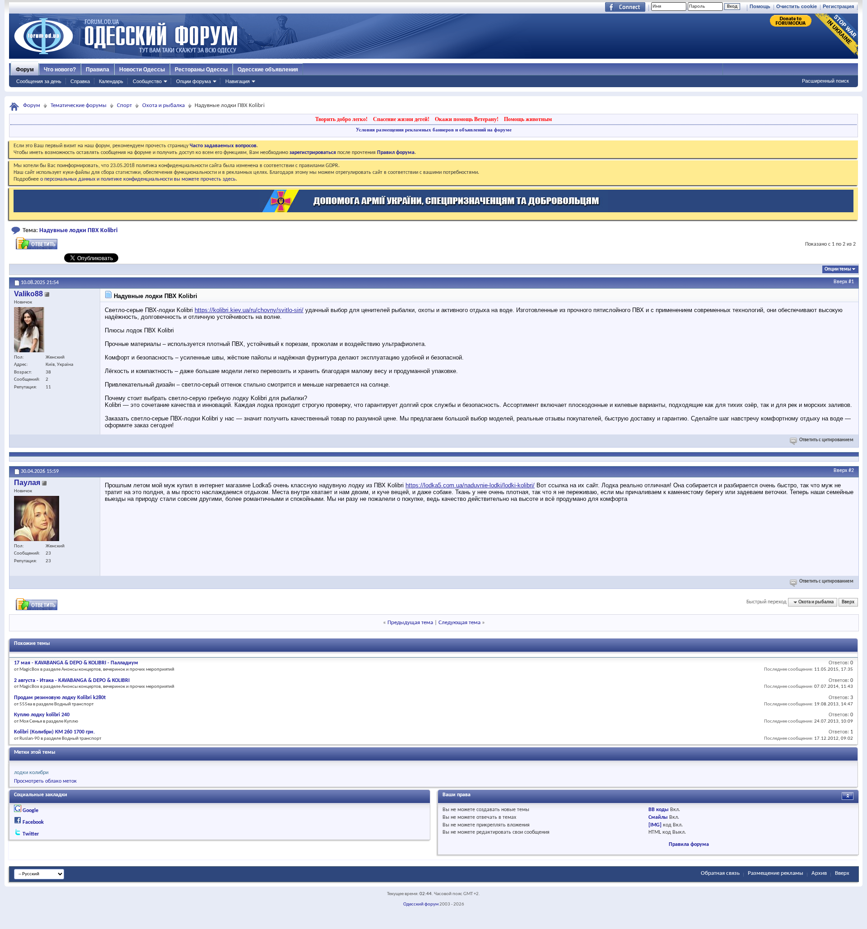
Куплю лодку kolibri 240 (42, 715)
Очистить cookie (796, 6)
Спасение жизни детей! (401, 119)
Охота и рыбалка (163, 105)
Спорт (124, 105)
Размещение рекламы (775, 873)
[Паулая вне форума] (36, 518)
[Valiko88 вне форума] (29, 329)
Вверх (840, 282)
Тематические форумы (79, 105)
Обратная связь (720, 873)
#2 (851, 470)
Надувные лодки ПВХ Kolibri (78, 230)
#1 (851, 282)
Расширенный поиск (825, 81)
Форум (25, 69)
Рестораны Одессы (201, 69)
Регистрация (838, 6)
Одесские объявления (268, 69)
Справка (80, 81)
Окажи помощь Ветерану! (467, 119)
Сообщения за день (38, 81)
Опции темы (838, 269)
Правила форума (689, 844)
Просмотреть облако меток (45, 781)
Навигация (237, 81)
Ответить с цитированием (826, 440)
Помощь (760, 6)
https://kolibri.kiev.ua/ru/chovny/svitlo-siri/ (249, 310)
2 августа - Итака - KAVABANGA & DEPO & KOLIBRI (72, 680)
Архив (819, 873)
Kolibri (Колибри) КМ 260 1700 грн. (54, 732)
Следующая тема (459, 623)
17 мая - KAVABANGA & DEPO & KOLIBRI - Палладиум (76, 663)
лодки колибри (31, 772)
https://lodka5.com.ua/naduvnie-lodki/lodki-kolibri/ (470, 485)
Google (30, 810)
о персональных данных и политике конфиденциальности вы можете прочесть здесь (138, 179)
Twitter (31, 834)
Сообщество (147, 81)
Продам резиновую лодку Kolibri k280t (60, 697)
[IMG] (655, 825)
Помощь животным (528, 119)
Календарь (111, 81)
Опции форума (193, 81)
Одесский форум (420, 904)
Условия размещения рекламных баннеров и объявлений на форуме (434, 129)
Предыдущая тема (410, 623)
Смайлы (658, 817)
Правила (97, 69)
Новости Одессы (142, 69)
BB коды (658, 809)
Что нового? (60, 69)
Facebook (33, 822)
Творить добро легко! (341, 119)
